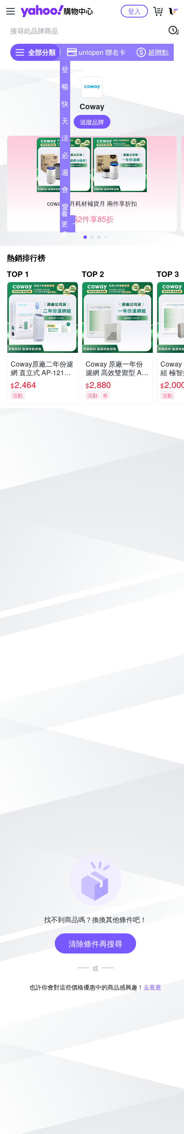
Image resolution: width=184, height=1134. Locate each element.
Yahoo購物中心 (57, 11)
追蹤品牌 (92, 121)
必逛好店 (65, 157)
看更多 (64, 223)
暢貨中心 (65, 88)
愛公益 (65, 208)
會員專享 (65, 191)
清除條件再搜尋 (95, 943)
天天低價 (65, 122)
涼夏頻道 (65, 140)
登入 (134, 10)
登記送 (65, 71)
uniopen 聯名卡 (102, 52)
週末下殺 (65, 174)
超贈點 (158, 52)
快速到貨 (65, 105)
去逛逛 (152, 987)
